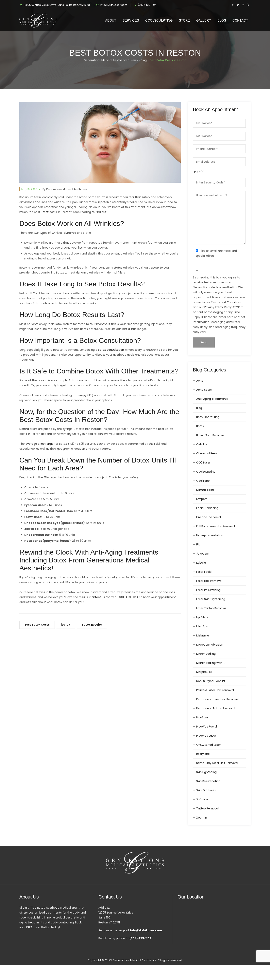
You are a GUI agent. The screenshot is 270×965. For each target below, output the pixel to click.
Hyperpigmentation (209, 535)
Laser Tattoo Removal (211, 608)
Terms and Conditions (226, 302)
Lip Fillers (202, 617)
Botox (200, 426)
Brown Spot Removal (210, 435)
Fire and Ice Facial (208, 517)
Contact (240, 20)
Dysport (201, 499)
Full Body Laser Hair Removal (215, 526)
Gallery (203, 20)
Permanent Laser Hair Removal (217, 699)
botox (65, 625)
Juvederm (203, 554)
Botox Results (92, 625)
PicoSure (202, 717)
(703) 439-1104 (147, 5)
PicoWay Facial (206, 726)
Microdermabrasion (209, 645)
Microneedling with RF (211, 663)
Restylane (203, 754)
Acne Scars (204, 390)
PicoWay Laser (206, 736)
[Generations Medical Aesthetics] (37, 20)
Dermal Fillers (205, 490)
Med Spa (202, 626)
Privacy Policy (213, 307)
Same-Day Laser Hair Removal (217, 763)
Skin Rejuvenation (208, 781)
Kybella (201, 563)
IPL (198, 544)
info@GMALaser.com (113, 5)
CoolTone (203, 481)
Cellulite (201, 444)
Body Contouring (207, 417)
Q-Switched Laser (208, 745)
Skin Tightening (206, 790)
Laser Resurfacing (208, 590)
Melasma (202, 635)
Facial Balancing (207, 508)
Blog (221, 20)
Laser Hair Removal (209, 581)
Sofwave (202, 799)
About (110, 20)
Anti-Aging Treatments (212, 399)
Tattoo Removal (207, 808)
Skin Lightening (206, 772)
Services (131, 20)
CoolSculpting (159, 20)
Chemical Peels (207, 453)
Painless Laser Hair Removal (215, 690)
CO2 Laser (203, 462)
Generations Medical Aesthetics (66, 189)
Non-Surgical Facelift (210, 681)
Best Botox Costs (37, 625)
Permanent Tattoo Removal (215, 708)
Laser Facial (204, 572)
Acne (199, 381)
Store (184, 20)
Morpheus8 (204, 672)
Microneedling (206, 654)
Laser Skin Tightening (210, 599)
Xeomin (201, 818)
